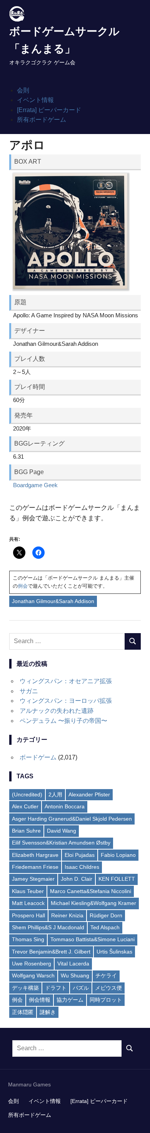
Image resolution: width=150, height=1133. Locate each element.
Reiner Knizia (67, 915)
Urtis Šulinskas (114, 952)
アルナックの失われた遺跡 (56, 710)
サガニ (29, 691)
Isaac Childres (82, 867)
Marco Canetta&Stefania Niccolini (90, 891)
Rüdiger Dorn (106, 915)
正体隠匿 (22, 1012)
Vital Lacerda (73, 963)
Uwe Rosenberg (31, 963)
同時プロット (106, 1000)
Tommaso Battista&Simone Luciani (92, 939)
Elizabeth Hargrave (35, 855)
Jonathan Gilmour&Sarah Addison (53, 601)
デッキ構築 (25, 988)
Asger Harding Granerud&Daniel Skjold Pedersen (72, 819)
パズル (81, 988)
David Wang (61, 831)
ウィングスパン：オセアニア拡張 (66, 681)
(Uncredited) (27, 794)
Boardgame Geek (35, 485)
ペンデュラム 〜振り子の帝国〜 (63, 720)
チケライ (106, 975)
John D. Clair (76, 879)
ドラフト (56, 988)
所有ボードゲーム (41, 119)
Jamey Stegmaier (33, 879)
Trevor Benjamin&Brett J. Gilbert (51, 952)
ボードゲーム (38, 757)
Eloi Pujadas (80, 855)
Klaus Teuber (28, 891)
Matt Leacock (28, 903)
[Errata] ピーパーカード (49, 110)
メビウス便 (108, 988)
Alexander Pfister (89, 794)
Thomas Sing (28, 939)
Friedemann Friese (35, 867)
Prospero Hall (28, 915)
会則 (23, 90)
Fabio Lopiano (118, 855)
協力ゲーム (70, 1000)
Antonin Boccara (65, 806)
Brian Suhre (26, 831)
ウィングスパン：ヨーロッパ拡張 (66, 700)
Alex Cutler (25, 806)
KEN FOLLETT (116, 879)
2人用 (55, 794)
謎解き (48, 1012)
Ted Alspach (105, 927)
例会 (23, 586)
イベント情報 (35, 100)
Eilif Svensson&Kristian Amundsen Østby (61, 843)
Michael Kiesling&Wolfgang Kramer (93, 903)
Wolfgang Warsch (33, 975)
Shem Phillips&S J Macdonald (48, 927)
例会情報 (39, 1000)
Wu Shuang (75, 975)
